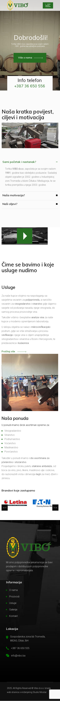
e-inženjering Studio (29, 692)
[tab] (30, 163)
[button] (5, 137)
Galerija (13, 609)
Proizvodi (14, 596)
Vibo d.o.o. (39, 688)
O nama (13, 590)
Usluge (12, 603)
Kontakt (13, 616)
